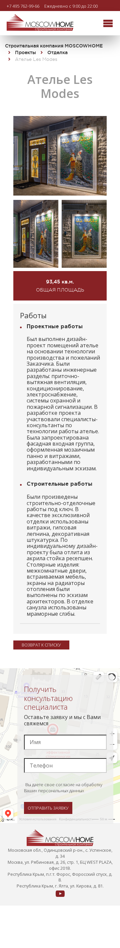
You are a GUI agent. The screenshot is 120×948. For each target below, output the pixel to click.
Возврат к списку (41, 645)
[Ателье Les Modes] (60, 193)
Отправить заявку (48, 808)
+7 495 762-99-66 (23, 6)
